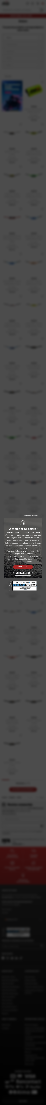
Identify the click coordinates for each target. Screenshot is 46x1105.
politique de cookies (25, 553)
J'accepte (24, 567)
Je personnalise (23, 573)
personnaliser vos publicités (19, 559)
